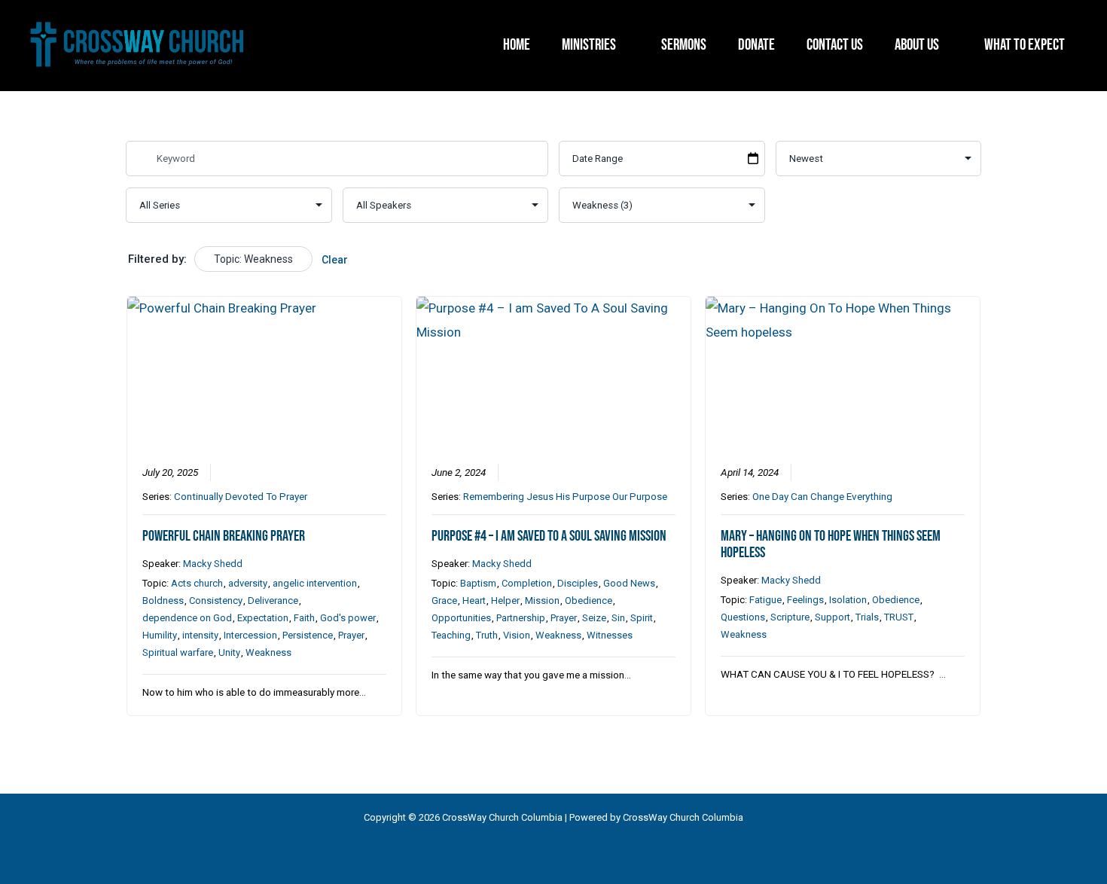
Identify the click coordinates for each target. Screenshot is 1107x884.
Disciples (577, 583)
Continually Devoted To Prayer (240, 496)
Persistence (307, 635)
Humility (159, 635)
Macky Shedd (212, 563)
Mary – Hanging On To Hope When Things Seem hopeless (831, 544)
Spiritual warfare (177, 652)
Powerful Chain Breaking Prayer (223, 536)
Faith (304, 617)
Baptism (478, 583)
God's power (348, 617)
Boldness (163, 600)
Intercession (250, 635)
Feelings (805, 599)
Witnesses (610, 635)
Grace (444, 600)
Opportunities (461, 617)
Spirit (641, 617)
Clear (335, 260)
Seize (594, 617)
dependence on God (187, 617)
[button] (623, 45)
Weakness (268, 652)
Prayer (351, 635)
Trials (867, 617)
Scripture (790, 617)
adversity (247, 583)
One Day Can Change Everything (822, 496)
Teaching (451, 635)
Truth (487, 635)
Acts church (197, 583)
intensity (200, 635)
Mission (542, 600)
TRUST (898, 617)
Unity (229, 652)
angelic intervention (315, 583)
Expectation (262, 617)
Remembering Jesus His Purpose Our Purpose (565, 496)
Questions (743, 617)
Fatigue (765, 599)
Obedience (588, 600)
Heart (474, 600)
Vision (516, 635)
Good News (629, 583)
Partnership (520, 617)
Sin (618, 617)
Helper (505, 600)
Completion (527, 583)
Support (832, 617)
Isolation (848, 599)
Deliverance (273, 600)
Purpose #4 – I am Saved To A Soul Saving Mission (549, 536)
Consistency (215, 600)
